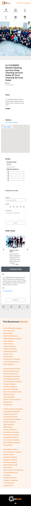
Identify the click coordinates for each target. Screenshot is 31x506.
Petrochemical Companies (12, 442)
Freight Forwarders (9, 384)
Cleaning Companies (10, 351)
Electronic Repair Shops (11, 371)
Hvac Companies (9, 397)
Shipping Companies (10, 457)
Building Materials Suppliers (12, 338)
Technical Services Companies (13, 470)
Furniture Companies (10, 386)
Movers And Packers (10, 429)
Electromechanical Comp (11, 368)
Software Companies (10, 460)
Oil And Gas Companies (11, 435)
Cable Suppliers (8, 341)
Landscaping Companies (11, 411)
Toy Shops (6, 475)
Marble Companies (9, 422)
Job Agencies (7, 405)
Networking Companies (11, 432)
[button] (3, 249)
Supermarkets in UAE (10, 465)
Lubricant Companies (10, 417)
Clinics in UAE (8, 354)
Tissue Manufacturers (10, 472)
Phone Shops (7, 445)
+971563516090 (7, 291)
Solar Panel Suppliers (10, 462)
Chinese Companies (10, 349)
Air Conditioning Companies (12, 328)
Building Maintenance (10, 336)
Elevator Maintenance (10, 374)
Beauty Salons (8, 333)
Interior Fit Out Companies (12, 399)
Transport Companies (10, 480)
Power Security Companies (12, 452)
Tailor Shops (7, 467)
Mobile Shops (7, 427)
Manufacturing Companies (12, 419)
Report (16, 300)
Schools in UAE (8, 454)
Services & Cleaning (12, 122)
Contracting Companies (11, 362)
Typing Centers (8, 485)
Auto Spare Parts (9, 331)
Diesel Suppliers (8, 364)
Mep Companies (8, 424)
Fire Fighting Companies (11, 379)
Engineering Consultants (11, 376)
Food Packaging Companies (12, 381)
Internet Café (7, 402)
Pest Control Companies (11, 440)
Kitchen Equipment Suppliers (13, 409)
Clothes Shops (8, 356)
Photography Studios (10, 449)
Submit (15, 223)
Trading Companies (9, 478)
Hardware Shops (8, 394)
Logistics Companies (10, 414)
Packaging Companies (10, 437)
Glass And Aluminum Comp (12, 392)
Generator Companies (10, 389)
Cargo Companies (9, 346)
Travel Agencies (8, 483)
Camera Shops (8, 343)
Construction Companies (11, 359)
